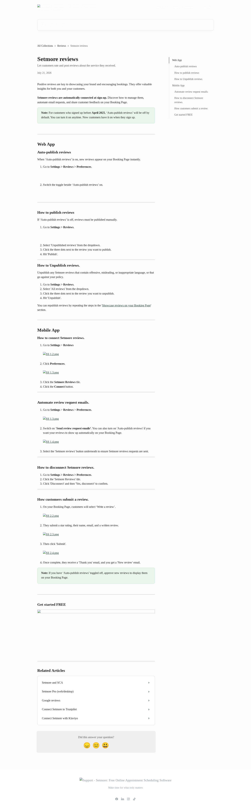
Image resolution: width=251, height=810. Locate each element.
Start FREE (161, 7)
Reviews (61, 45)
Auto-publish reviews (185, 66)
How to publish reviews (186, 72)
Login (175, 7)
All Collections (45, 45)
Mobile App (178, 85)
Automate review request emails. (191, 91)
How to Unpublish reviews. (188, 79)
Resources (188, 7)
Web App (177, 60)
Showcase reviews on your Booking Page (126, 305)
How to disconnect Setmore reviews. (188, 100)
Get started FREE (183, 114)
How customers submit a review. (191, 108)
